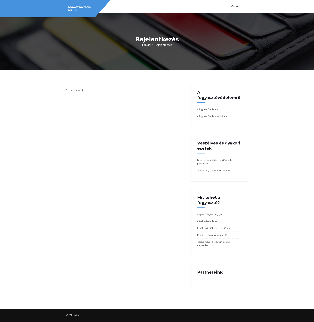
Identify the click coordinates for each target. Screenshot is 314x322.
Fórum (234, 6)
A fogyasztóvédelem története (212, 116)
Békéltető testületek (207, 221)
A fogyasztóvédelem (207, 109)
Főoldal (146, 45)
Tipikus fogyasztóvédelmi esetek (213, 170)
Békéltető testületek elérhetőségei (214, 228)
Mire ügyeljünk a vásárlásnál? (212, 234)
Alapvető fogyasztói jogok (210, 214)
